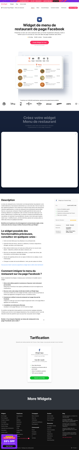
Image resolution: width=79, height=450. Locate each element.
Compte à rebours (5, 420)
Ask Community (50, 418)
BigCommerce (20, 434)
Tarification (63, 7)
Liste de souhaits (51, 429)
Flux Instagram (4, 418)
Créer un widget (73, 7)
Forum (33, 429)
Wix (17, 418)
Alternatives (50, 436)
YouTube (34, 438)
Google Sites (19, 430)
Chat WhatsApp (4, 424)
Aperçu (32, 7)
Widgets (12, 4)
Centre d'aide (23, 4)
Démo (38, 7)
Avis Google (4, 416)
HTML (18, 428)
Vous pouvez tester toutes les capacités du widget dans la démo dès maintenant (22, 264)
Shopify (18, 426)
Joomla (18, 436)
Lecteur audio (4, 432)
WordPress (19, 422)
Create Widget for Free (39, 42)
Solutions (49, 427)
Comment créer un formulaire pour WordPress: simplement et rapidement (69, 425)
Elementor (19, 424)
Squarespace (19, 416)
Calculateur (3, 430)
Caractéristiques (45, 7)
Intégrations (50, 433)
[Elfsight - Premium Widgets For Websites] (4, 4)
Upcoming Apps (50, 440)
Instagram (34, 433)
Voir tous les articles (67, 437)
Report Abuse (50, 420)
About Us (34, 418)
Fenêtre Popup (4, 426)
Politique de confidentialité (28, 447)
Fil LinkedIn (3, 422)
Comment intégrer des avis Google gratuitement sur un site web (69, 429)
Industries (49, 438)
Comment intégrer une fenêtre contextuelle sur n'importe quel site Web (69, 434)
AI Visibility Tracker (51, 425)
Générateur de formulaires (7, 434)
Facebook (34, 431)
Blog (17, 4)
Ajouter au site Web (39, 378)
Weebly (18, 432)
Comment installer (55, 7)
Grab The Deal (9, 446)
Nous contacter (35, 416)
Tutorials (49, 431)
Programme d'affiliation (37, 422)
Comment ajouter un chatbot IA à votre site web (69, 416)
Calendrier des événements (7, 428)
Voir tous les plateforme (23, 438)
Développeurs (35, 424)
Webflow (18, 420)
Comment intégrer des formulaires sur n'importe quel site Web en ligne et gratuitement (70, 420)
